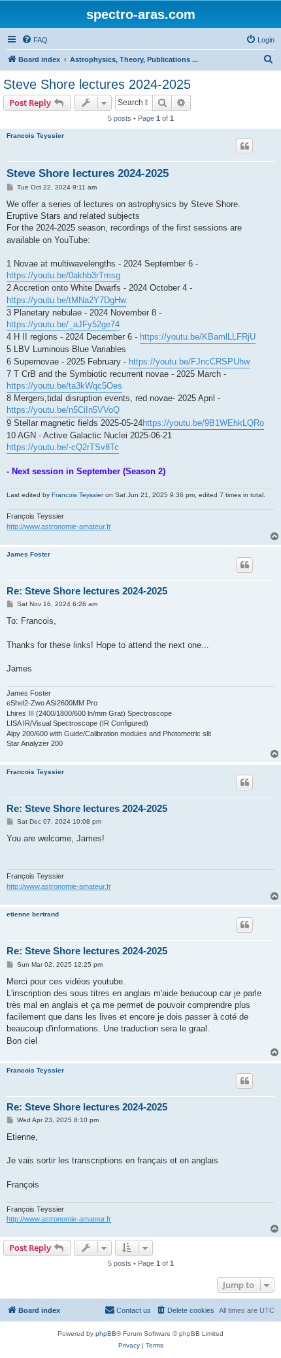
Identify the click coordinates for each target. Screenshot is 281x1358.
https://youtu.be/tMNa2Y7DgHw (66, 300)
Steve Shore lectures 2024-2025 (97, 84)
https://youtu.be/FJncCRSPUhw (189, 361)
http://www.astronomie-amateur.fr (59, 526)
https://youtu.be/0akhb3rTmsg (63, 275)
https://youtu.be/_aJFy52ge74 (63, 324)
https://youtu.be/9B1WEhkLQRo (203, 423)
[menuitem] (35, 40)
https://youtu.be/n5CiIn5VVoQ (63, 410)
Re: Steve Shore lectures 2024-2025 (87, 590)
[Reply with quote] (244, 146)
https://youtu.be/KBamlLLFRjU (198, 337)
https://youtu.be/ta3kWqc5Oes (64, 386)
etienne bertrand (33, 914)
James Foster (28, 554)
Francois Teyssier (35, 135)
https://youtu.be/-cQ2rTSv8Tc (63, 447)
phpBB (105, 1333)
